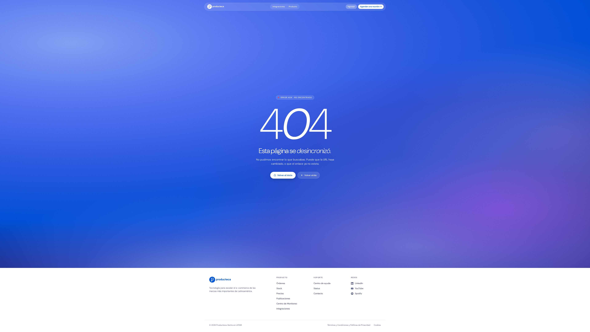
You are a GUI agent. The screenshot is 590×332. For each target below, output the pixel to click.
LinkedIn (359, 283)
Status (317, 288)
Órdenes (280, 283)
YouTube (359, 288)
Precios (280, 293)
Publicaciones (283, 298)
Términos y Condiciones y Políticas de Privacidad (348, 325)
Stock (279, 288)
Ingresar (351, 6)
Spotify (358, 293)
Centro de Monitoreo (286, 303)
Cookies (377, 325)
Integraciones (279, 6)
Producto (293, 6)
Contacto (318, 293)
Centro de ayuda (322, 283)
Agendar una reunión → (371, 6)
